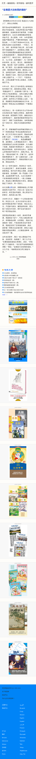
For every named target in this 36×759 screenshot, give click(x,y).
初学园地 (20, 3)
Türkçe (22, 747)
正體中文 (5, 705)
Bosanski (22, 708)
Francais (22, 728)
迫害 (10, 187)
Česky (21, 711)
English (22, 718)
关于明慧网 (5, 691)
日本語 (4, 747)
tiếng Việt (22, 754)
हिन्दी (3, 734)
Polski (4, 754)
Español (22, 721)
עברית (4, 731)
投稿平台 (5, 695)
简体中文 (5, 708)
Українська (23, 750)
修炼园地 (11, 3)
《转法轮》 (15, 139)
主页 (3, 3)
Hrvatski (4, 737)
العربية (22, 705)
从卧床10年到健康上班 (11, 275)
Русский (22, 734)
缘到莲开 (29, 3)
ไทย (21, 744)
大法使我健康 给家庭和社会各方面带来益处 (18, 292)
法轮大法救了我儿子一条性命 (13, 278)
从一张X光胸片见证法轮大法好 (13, 290)
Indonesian (5, 741)
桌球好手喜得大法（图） (12, 282)
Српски (22, 741)
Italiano (4, 744)
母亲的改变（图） (9, 280)
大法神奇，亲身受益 (10, 273)
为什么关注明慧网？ (8, 698)
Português (22, 731)
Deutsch (22, 715)
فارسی (22, 724)
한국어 (4, 750)
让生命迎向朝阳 (9, 287)
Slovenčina (23, 737)
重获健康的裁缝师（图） (12, 285)
